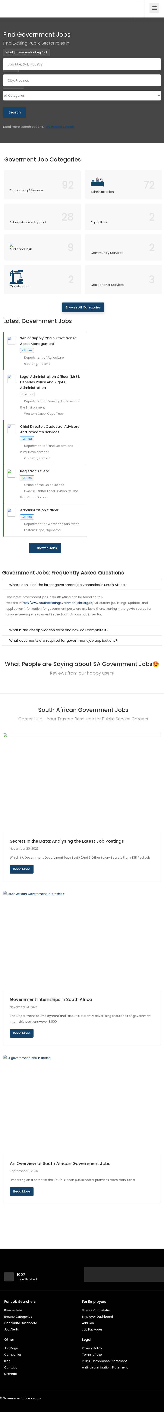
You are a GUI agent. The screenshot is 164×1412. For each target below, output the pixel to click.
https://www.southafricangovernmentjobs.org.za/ (56, 603)
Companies (13, 1354)
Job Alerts (11, 1329)
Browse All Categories (83, 307)
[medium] (32, 1404)
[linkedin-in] (11, 1404)
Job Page (11, 1348)
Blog (7, 1361)
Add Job (88, 1323)
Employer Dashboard (97, 1317)
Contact (10, 1367)
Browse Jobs (47, 548)
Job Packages (92, 1329)
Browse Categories (18, 1317)
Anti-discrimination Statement (105, 1367)
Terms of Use (92, 1354)
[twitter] (18, 1404)
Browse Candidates (96, 1310)
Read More (21, 869)
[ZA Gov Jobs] (16, 2)
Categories (14, 85)
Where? (11, 69)
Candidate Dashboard (20, 1323)
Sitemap (10, 1374)
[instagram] (25, 1404)
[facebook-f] (4, 1404)
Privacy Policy (92, 1348)
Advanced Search (60, 127)
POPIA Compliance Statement (104, 1361)
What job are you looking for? (26, 52)
